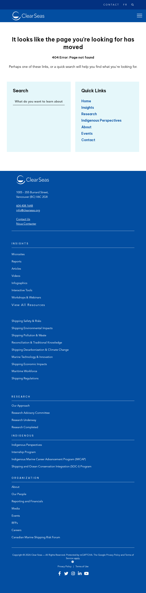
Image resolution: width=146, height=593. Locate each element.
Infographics (19, 283)
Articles (16, 269)
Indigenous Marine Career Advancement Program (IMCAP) (49, 459)
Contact (111, 5)
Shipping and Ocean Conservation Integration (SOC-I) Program (51, 466)
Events (87, 133)
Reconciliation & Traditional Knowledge (37, 342)
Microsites (18, 254)
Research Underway (24, 420)
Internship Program (24, 452)
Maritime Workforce (24, 371)
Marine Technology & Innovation (32, 357)
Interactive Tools (22, 290)
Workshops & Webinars (26, 297)
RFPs (15, 523)
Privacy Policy (113, 555)
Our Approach (21, 405)
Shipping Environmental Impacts (32, 328)
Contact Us (23, 219)
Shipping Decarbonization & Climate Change (40, 350)
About (86, 127)
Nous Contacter (26, 224)
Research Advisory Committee (31, 413)
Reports (16, 261)
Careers (16, 530)
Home (86, 101)
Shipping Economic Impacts (29, 364)
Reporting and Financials (27, 501)
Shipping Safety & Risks (26, 321)
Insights (87, 107)
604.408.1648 (24, 206)
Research (89, 114)
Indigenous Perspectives (101, 120)
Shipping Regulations (25, 378)
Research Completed (25, 427)
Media (16, 508)
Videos (16, 276)
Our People (19, 494)
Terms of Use (82, 567)
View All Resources (28, 305)
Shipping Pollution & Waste (29, 335)
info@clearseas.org (28, 210)
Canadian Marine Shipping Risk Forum (36, 537)
